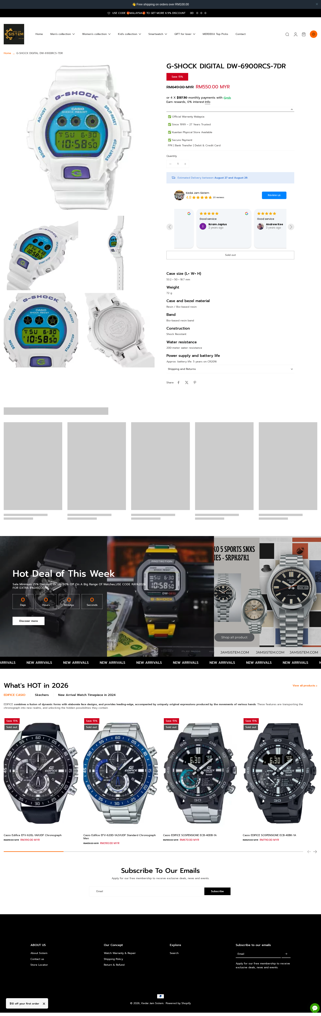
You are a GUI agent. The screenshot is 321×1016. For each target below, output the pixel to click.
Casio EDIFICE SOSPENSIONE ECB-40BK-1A (269, 835)
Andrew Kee (194, 224)
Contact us (37, 959)
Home (7, 53)
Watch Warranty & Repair (120, 953)
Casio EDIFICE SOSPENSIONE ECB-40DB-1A (190, 835)
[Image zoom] (79, 137)
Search (174, 953)
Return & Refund (114, 965)
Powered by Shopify (178, 1003)
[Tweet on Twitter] (187, 382)
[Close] (44, 1003)
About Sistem (38, 953)
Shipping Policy (113, 959)
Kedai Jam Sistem (197, 193)
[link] (316, 686)
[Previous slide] (169, 227)
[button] (230, 255)
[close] (317, 4)
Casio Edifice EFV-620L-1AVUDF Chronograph (32, 835)
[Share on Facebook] (178, 382)
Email (99, 891)
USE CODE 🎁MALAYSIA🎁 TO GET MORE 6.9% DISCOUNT (159, 13)
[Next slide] (315, 851)
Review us (274, 195)
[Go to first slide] (291, 227)
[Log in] (295, 34)
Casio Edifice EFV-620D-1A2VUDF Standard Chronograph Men (119, 837)
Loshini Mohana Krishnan (261, 239)
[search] (287, 34)
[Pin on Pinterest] (195, 382)
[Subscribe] (286, 954)
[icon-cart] (303, 34)
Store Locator (39, 965)
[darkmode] (313, 34)
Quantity (171, 156)
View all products (304, 685)
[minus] (170, 164)
